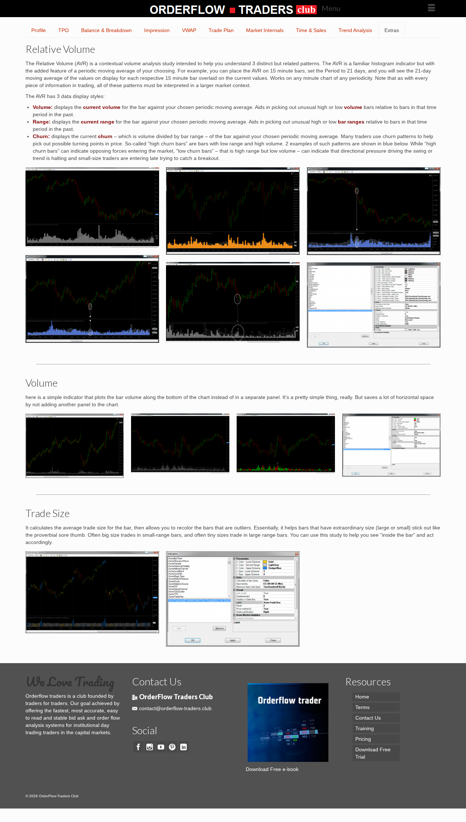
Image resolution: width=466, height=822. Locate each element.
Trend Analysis (355, 30)
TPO (63, 30)
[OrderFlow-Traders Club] (233, 8)
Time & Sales (311, 30)
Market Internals (265, 30)
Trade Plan (221, 30)
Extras (391, 30)
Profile (38, 30)
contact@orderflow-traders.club (175, 708)
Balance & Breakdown (106, 30)
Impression (157, 30)
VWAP (189, 30)
